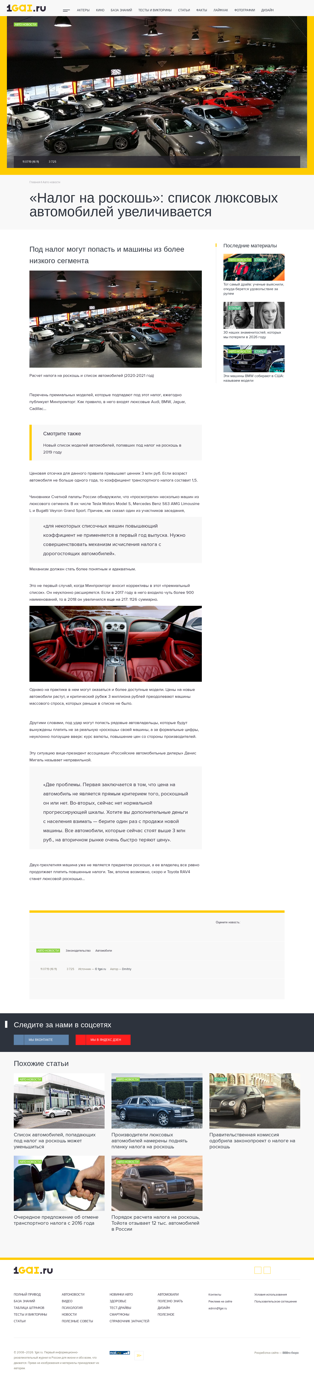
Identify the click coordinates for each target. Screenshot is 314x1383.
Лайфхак (221, 10)
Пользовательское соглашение (275, 1301)
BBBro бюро (291, 1352)
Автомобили (103, 950)
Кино (100, 10)
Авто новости (25, 24)
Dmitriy (126, 969)
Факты (201, 10)
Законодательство (78, 950)
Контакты (214, 1294)
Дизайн (267, 10)
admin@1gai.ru (217, 1308)
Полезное (166, 1314)
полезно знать (170, 1301)
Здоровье (118, 1301)
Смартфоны (119, 1314)
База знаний (121, 10)
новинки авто (121, 1294)
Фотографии (244, 10)
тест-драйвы (120, 1308)
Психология (72, 1308)
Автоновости (73, 1294)
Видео (67, 1301)
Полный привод (27, 1294)
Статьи (184, 10)
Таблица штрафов (29, 1308)
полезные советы (77, 1321)
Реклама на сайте (220, 1301)
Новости (69, 1314)
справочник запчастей (129, 1321)
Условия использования (270, 1294)
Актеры (83, 10)
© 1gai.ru (100, 969)
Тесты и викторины (155, 10)
